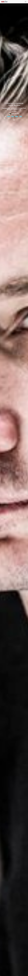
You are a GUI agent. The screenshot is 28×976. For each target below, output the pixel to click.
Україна (21, 116)
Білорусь (8, 116)
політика (16, 116)
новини (13, 116)
